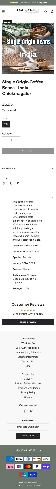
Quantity (6, 133)
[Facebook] (24, 411)
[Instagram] (31, 411)
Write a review (28, 322)
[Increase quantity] (16, 140)
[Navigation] (3, 11)
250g (6, 124)
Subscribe (28, 435)
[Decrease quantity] (5, 140)
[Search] (45, 11)
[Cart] (52, 11)
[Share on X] (11, 184)
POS (16, 485)
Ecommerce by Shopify (32, 485)
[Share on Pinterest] (18, 184)
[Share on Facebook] (3, 184)
